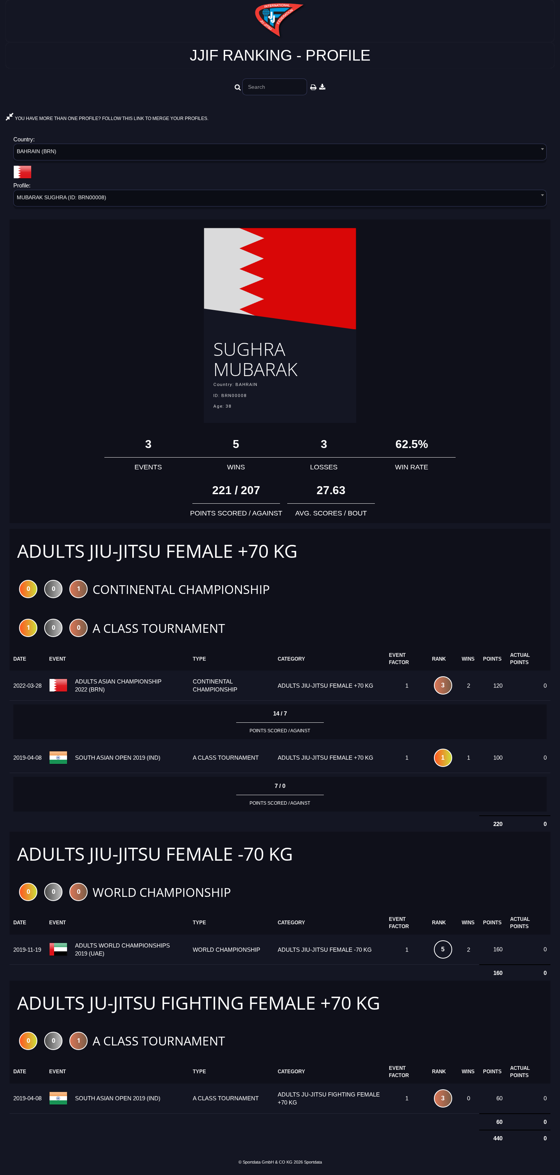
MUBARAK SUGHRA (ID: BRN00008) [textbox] (61, 197)
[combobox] (280, 153)
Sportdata (313, 1162)
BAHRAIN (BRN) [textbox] (36, 151)
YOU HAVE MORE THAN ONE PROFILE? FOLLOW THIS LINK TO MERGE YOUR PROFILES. (111, 118)
